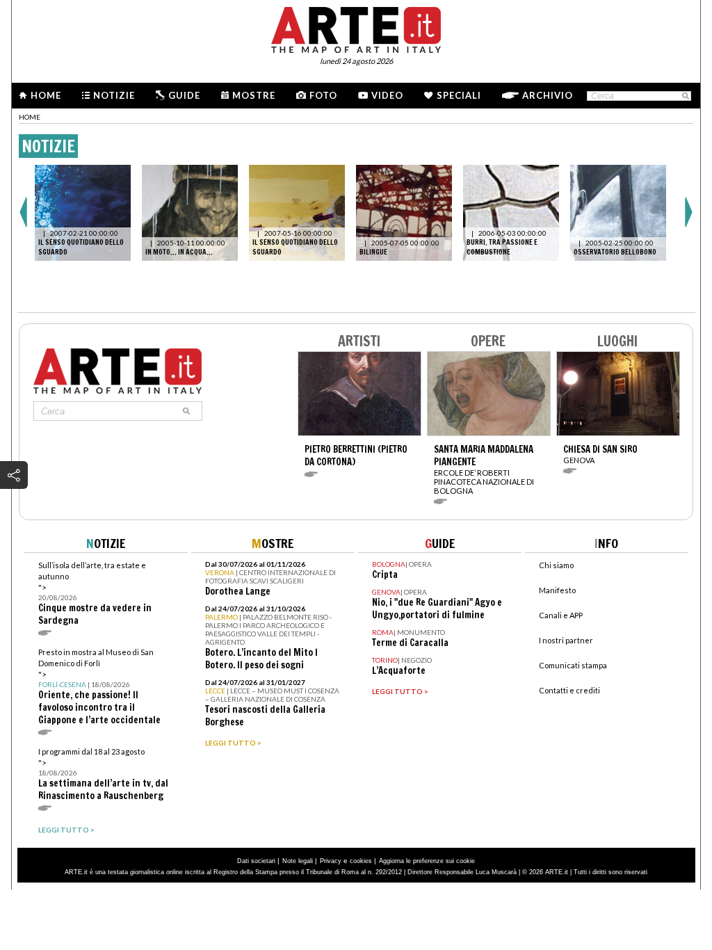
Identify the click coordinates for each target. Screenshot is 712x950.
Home (46, 95)
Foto (323, 95)
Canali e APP (561, 615)
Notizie (114, 95)
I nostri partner (566, 640)
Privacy (330, 861)
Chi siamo (556, 565)
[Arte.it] (356, 28)
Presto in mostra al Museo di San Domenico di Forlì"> (99, 686)
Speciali (459, 95)
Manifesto (557, 590)
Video (387, 95)
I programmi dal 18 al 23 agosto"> (103, 774)
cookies (361, 861)
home (29, 117)
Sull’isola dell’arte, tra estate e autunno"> (95, 594)
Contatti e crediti (569, 690)
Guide (184, 95)
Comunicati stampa (573, 665)
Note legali (297, 861)
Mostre (253, 95)
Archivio (547, 95)
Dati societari (256, 861)
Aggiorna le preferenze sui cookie (427, 861)
